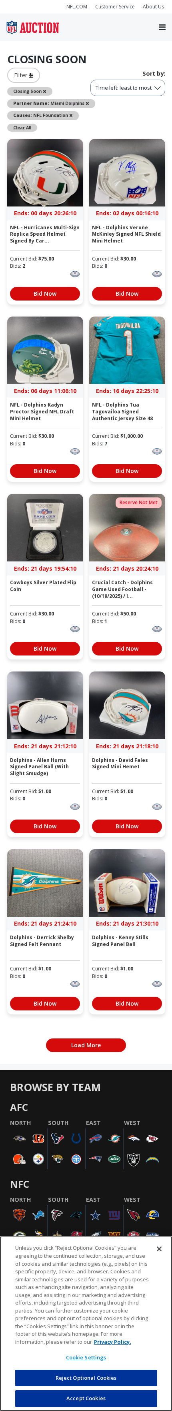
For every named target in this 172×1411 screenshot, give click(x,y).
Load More (86, 1045)
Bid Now (45, 293)
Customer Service (115, 6)
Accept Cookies (86, 1398)
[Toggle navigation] (162, 27)
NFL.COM (76, 6)
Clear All (22, 127)
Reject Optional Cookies (86, 1377)
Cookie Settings (86, 1357)
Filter (21, 75)
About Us (153, 6)
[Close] (159, 1249)
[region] (86, 1323)
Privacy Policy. (112, 1341)
